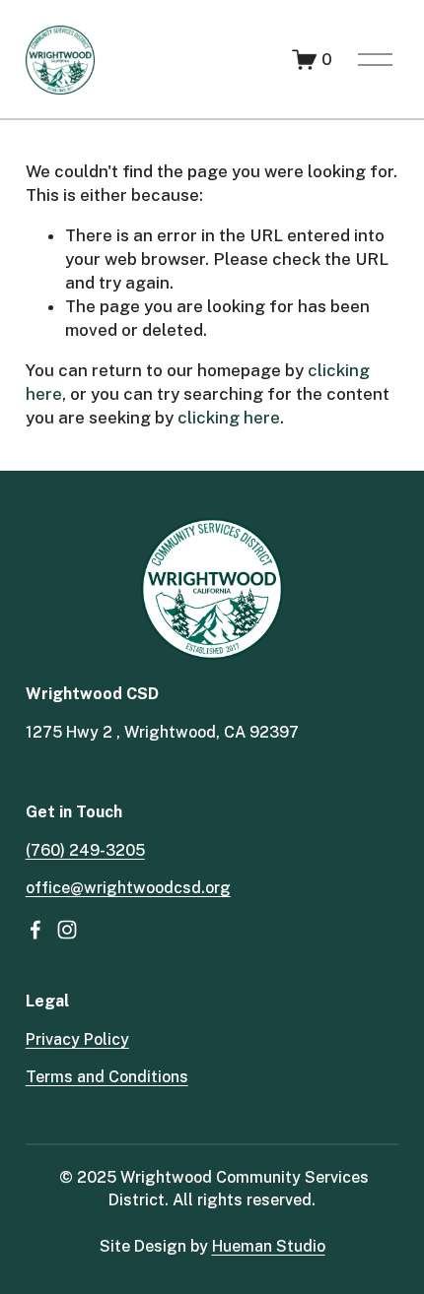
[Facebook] (35, 929)
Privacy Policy (77, 1039)
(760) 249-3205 (85, 850)
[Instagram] (67, 929)
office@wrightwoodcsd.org (128, 887)
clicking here (228, 417)
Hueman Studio (268, 1246)
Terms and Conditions (107, 1077)
